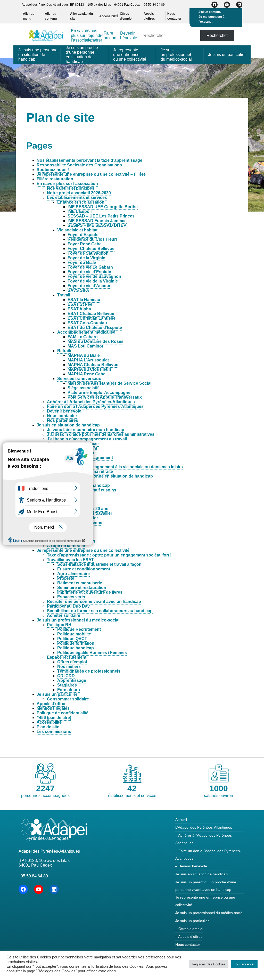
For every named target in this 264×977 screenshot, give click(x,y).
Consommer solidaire (68, 699)
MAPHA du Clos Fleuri (89, 369)
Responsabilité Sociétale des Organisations (79, 165)
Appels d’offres (52, 703)
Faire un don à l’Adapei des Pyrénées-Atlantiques (95, 406)
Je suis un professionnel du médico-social (78, 620)
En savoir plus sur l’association (67, 183)
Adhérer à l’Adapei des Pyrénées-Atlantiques (91, 402)
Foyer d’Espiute (83, 234)
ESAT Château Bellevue (91, 313)
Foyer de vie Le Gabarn (90, 267)
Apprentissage (71, 680)
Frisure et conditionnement (83, 569)
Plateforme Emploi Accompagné (99, 392)
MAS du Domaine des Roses (95, 341)
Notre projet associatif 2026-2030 (79, 193)
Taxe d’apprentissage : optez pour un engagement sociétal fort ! (109, 555)
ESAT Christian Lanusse (92, 318)
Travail (63, 295)
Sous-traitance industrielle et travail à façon (99, 564)
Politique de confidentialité (62, 713)
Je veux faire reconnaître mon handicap (85, 429)
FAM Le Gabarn (83, 337)
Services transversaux (79, 378)
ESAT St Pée (80, 304)
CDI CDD (66, 676)
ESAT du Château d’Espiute (95, 327)
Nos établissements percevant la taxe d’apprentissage (89, 160)
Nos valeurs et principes (70, 188)
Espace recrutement (66, 657)
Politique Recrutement (79, 629)
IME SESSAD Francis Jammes (97, 221)
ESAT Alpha (79, 309)
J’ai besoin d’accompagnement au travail (87, 439)
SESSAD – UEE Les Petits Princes (101, 216)
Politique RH (59, 625)
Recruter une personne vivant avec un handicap (94, 601)
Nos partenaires (62, 420)
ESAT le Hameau (84, 299)
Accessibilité (49, 722)
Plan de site (48, 727)
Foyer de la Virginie (86, 258)
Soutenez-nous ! (53, 169)
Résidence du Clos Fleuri (92, 239)
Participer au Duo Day (68, 606)
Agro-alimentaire (73, 573)
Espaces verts (71, 597)
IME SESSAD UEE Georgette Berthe (103, 207)
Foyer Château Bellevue (91, 248)
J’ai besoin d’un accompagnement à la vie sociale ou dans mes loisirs (115, 467)
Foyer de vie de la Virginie (93, 281)
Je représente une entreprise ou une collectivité (83, 550)
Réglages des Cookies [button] (208, 964)
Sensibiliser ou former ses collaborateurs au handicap (100, 611)
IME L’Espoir (80, 211)
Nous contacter (62, 416)
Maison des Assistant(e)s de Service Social (109, 383)
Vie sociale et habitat (77, 230)
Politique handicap (75, 648)
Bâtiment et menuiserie (79, 583)
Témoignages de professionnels (88, 671)
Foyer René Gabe (85, 244)
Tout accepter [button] (244, 964)
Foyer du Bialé (82, 262)
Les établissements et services (77, 197)
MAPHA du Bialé (84, 355)
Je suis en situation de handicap (68, 425)
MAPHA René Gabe (86, 374)
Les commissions (54, 731)
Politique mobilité (74, 634)
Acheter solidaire (63, 615)
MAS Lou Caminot (85, 346)
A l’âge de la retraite (66, 546)
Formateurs (68, 690)
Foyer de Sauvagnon (88, 253)
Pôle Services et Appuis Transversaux (105, 397)
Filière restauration (55, 179)
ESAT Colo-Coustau (87, 323)
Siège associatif (83, 388)
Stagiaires (67, 685)
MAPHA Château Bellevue (93, 364)
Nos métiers (69, 666)
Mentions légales (53, 708)
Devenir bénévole (64, 411)
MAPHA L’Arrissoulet (88, 360)
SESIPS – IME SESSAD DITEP (97, 225)
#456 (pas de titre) (54, 717)
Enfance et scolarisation (80, 202)
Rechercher (217, 35)
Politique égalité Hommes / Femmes (92, 652)
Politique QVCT (72, 638)
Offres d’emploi (72, 662)
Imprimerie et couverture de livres (89, 592)
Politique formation (75, 643)
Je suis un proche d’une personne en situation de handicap (95, 476)
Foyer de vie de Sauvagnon (94, 276)
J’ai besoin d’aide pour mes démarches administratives (100, 434)
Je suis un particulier (57, 694)
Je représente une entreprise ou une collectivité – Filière (91, 174)
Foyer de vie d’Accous (89, 286)
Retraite (64, 351)
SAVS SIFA (78, 290)
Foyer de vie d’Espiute (89, 272)
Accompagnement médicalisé (86, 332)
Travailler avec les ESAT (70, 560)
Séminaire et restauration (81, 587)
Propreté (65, 578)
